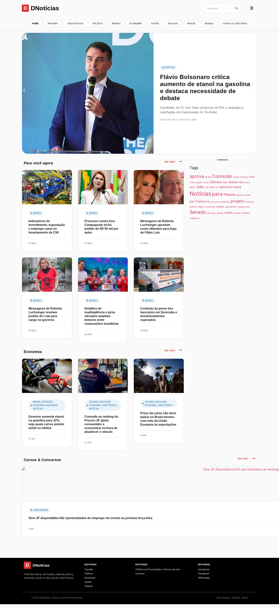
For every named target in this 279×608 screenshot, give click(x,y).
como (236, 177)
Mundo (116, 23)
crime (206, 182)
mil (217, 187)
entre (247, 182)
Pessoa (229, 194)
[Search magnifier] (236, 8)
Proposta (249, 202)
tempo (237, 213)
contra (244, 176)
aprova (197, 176)
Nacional (225, 187)
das (225, 182)
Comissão (222, 176)
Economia (135, 23)
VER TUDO (169, 162)
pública (193, 206)
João (200, 187)
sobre (228, 213)
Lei (206, 187)
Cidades (93, 402)
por (192, 201)
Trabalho (245, 213)
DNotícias (45, 8)
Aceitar (254, 602)
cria (192, 182)
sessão (219, 213)
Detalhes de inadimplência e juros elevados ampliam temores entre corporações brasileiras (101, 316)
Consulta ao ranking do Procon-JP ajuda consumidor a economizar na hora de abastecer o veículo (101, 424)
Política (97, 23)
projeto (237, 201)
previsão (214, 202)
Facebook (203, 573)
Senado (198, 212)
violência (194, 218)
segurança (243, 206)
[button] (24, 90)
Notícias (170, 67)
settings (18, 603)
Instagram (204, 569)
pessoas (240, 195)
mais (212, 187)
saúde (220, 206)
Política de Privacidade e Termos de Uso (158, 569)
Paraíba (53, 23)
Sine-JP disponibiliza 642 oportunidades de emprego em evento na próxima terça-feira (90, 518)
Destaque (47, 402)
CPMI (252, 177)
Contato (140, 573)
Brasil (191, 23)
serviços (211, 213)
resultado (210, 206)
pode (247, 195)
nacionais (52, 405)
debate (233, 182)
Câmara (216, 182)
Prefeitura (202, 201)
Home (35, 23)
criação (198, 182)
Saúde (155, 23)
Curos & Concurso (234, 23)
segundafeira (231, 207)
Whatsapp (204, 577)
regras (201, 206)
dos (241, 182)
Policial (173, 23)
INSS (192, 187)
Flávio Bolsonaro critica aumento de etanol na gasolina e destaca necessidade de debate (205, 87)
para (217, 194)
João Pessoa (75, 23)
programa (225, 201)
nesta (237, 187)
